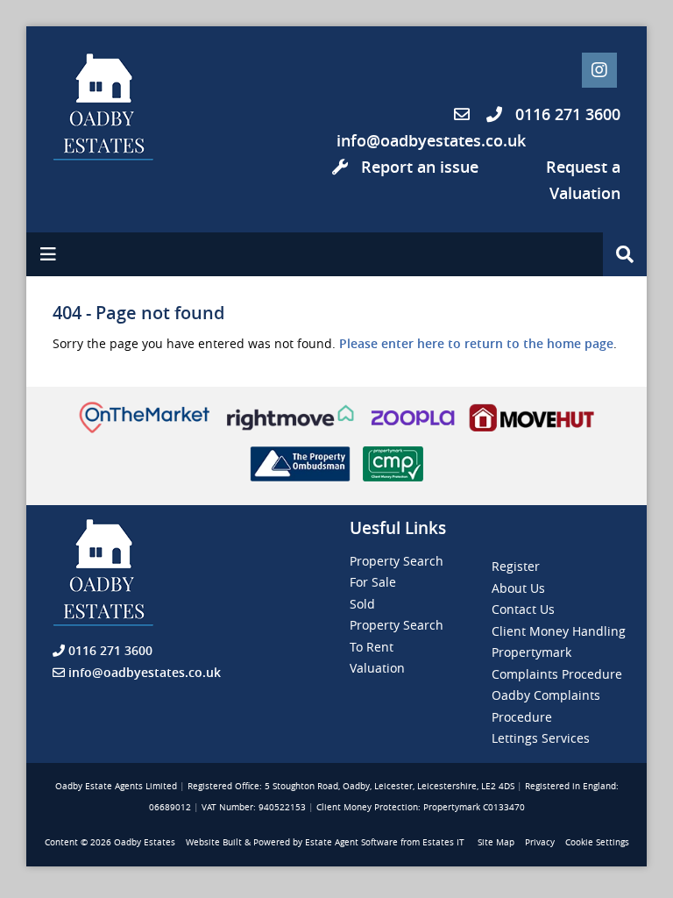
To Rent (371, 646)
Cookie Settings (597, 842)
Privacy (540, 842)
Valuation (377, 667)
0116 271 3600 (565, 114)
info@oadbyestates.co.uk (431, 140)
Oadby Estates (144, 842)
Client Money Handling (559, 631)
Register (516, 566)
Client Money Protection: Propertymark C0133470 (420, 807)
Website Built (214, 842)
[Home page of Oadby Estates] (123, 107)
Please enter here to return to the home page (476, 343)
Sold (362, 603)
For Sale (373, 582)
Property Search (396, 560)
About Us (518, 588)
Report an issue (417, 166)
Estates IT (443, 842)
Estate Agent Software (351, 842)
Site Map (496, 842)
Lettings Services (541, 738)
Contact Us (523, 609)
